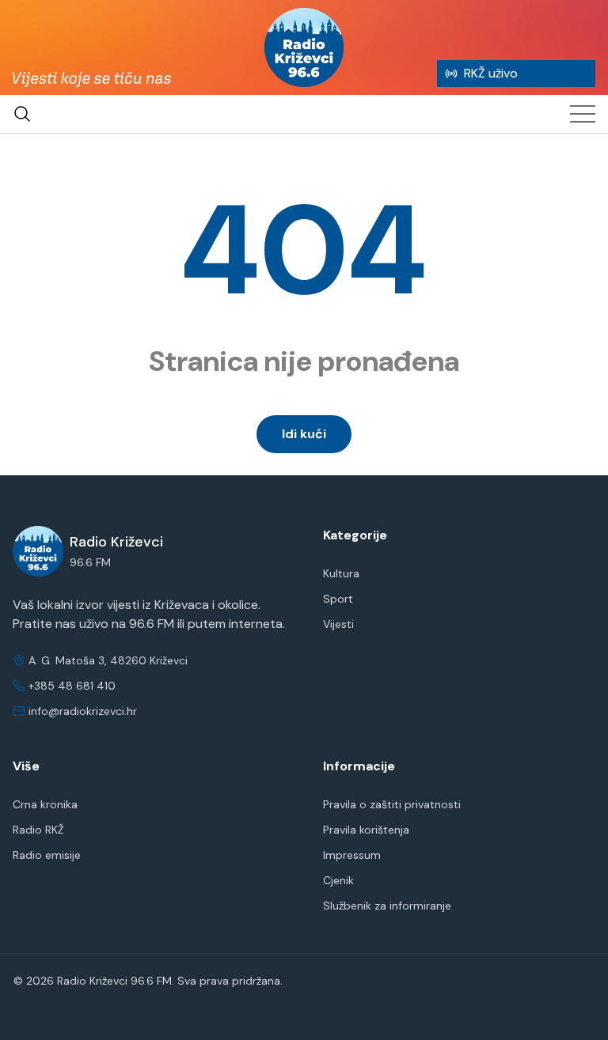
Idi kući (304, 433)
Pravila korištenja (366, 830)
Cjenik (338, 880)
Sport (338, 599)
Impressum (352, 855)
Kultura (341, 573)
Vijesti (338, 624)
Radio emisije (47, 855)
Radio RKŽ (38, 830)
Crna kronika (45, 804)
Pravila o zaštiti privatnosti (392, 804)
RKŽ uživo (491, 73)
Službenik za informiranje (387, 905)
